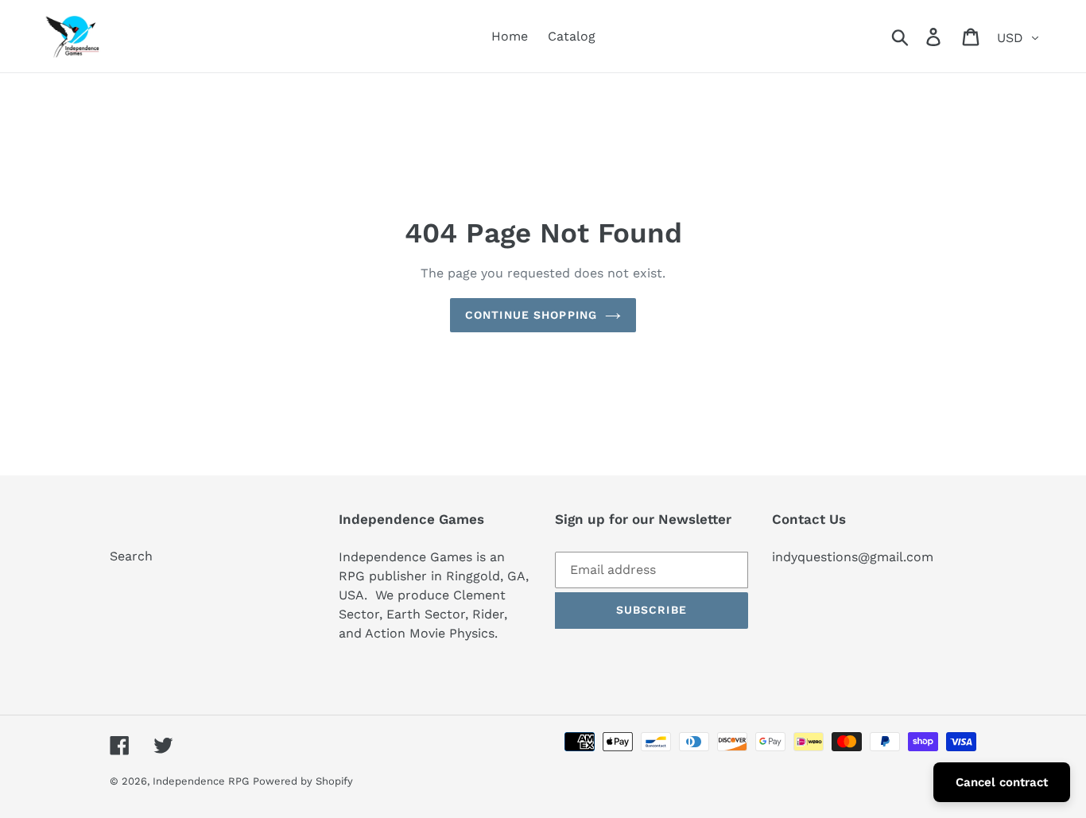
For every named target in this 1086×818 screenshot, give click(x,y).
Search (131, 556)
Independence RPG (201, 781)
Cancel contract (1002, 782)
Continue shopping (531, 314)
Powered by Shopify (303, 781)
